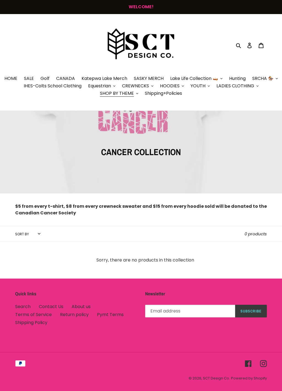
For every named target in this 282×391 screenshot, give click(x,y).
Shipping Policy (31, 322)
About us (81, 306)
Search (23, 306)
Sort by (22, 234)
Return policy (74, 314)
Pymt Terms (110, 314)
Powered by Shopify (249, 378)
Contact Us (51, 306)
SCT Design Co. (216, 378)
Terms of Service (33, 314)
